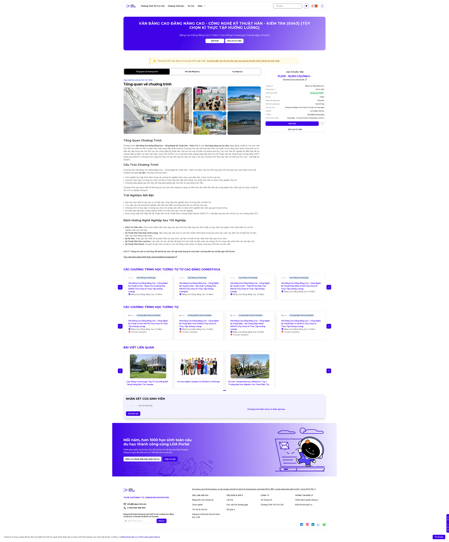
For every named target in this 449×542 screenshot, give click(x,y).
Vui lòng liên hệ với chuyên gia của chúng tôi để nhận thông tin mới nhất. (243, 61)
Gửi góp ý (230, 509)
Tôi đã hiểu (439, 537)
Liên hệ (229, 500)
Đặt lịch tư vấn (234, 41)
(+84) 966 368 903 (136, 508)
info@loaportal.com (136, 504)
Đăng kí (162, 521)
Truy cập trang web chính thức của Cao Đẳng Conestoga (149, 257)
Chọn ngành (197, 504)
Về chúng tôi (266, 500)
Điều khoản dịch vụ (303, 504)
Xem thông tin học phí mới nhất (293, 79)
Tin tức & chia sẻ (199, 509)
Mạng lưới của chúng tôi (203, 500)
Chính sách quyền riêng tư (306, 500)
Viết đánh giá (133, 414)
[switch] (314, 6)
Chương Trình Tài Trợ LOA (272, 504)
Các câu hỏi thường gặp (237, 504)
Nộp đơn (215, 41)
